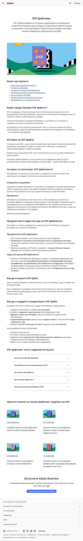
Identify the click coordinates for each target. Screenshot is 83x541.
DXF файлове (12, 456)
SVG (18, 285)
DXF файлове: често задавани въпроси (25, 100)
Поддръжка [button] (7, 515)
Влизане (77, 3)
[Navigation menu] (3, 3)
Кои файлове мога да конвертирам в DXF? (31, 365)
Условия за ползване (44, 535)
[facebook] (24, 531)
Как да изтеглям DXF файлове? (26, 358)
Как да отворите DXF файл (20, 95)
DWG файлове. (25, 132)
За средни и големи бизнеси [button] (13, 506)
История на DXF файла (19, 88)
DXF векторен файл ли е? (24, 380)
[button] (70, 3)
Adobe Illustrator (26, 291)
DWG (12, 285)
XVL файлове (48, 422)
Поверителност (31, 535)
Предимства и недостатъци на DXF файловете (28, 93)
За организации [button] (8, 511)
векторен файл (12, 114)
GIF (45, 162)
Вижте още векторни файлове (18, 213)
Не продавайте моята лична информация (15, 537)
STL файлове (48, 456)
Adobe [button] (5, 520)
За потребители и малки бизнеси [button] (15, 502)
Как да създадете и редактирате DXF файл (26, 98)
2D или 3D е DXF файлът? (24, 372)
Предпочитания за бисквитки (59, 535)
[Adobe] (10, 3)
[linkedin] (35, 531)
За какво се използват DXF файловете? (25, 90)
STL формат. (33, 209)
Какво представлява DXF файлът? (23, 86)
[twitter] (31, 531)
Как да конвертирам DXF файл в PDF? (29, 387)
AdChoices (33, 537)
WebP (66, 162)
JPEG (49, 162)
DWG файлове (13, 422)
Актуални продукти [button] (10, 524)
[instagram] (28, 531)
